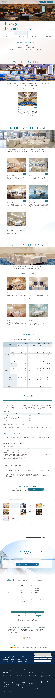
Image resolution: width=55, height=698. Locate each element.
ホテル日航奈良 (18, 689)
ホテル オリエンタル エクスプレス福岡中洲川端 (34, 680)
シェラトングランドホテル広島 (33, 688)
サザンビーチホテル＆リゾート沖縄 (46, 682)
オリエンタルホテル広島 (32, 675)
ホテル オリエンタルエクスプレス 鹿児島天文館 (34, 683)
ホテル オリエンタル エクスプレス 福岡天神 (34, 686)
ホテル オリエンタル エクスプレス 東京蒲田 (8, 680)
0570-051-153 (21, 615)
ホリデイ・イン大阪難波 (19, 687)
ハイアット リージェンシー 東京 (8, 682)
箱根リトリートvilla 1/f (7, 689)
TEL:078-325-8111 (16, 581)
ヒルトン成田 (5, 686)
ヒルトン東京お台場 (6, 684)
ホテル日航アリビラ (44, 678)
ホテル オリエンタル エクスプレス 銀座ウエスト (8, 678)
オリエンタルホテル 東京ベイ (7, 675)
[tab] (18, 559)
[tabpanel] (27, 564)
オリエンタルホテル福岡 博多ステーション (34, 678)
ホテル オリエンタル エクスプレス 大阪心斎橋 (21, 685)
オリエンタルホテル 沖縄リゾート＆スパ (46, 676)
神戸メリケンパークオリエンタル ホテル (21, 676)
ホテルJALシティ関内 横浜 (7, 691)
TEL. (18, 489)
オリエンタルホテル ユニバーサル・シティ (21, 680)
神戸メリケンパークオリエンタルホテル (20, 579)
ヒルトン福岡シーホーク (32, 690)
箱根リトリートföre (6, 688)
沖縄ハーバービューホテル (45, 679)
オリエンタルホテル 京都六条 (20, 682)
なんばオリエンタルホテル (20, 678)
